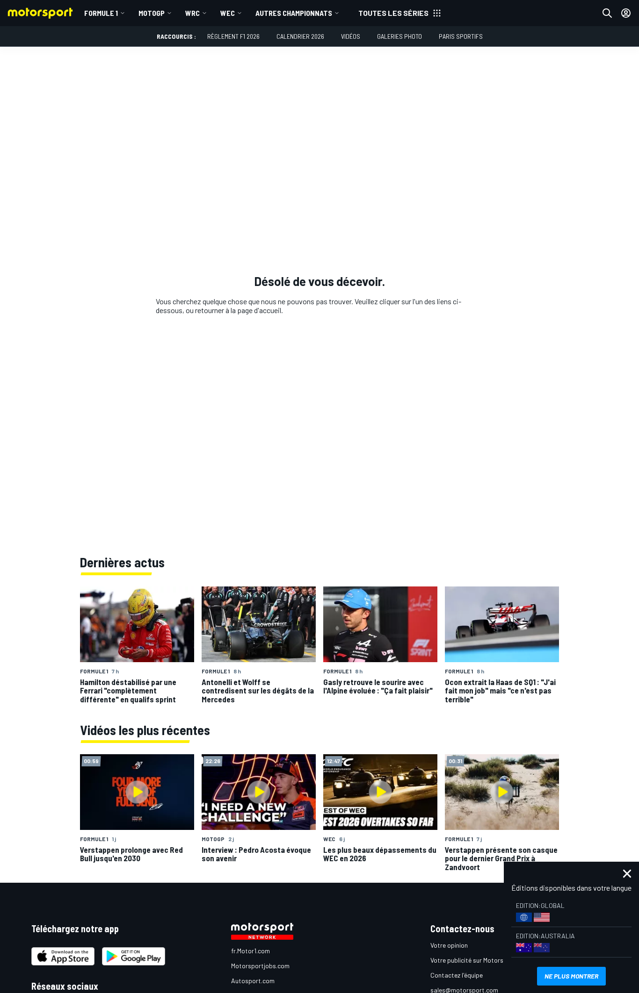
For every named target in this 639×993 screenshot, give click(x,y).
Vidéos (350, 36)
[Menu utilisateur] (626, 13)
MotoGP (151, 12)
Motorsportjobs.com (260, 966)
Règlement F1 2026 (233, 36)
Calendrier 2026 (300, 36)
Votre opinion (449, 945)
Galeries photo (399, 36)
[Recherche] (607, 13)
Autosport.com (253, 981)
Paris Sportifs (461, 36)
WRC (192, 12)
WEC (227, 12)
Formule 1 (101, 12)
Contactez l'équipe (456, 975)
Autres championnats (293, 12)
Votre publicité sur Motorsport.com (480, 960)
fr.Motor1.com (250, 951)
